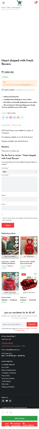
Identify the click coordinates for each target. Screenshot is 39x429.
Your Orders (5, 367)
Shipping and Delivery (8, 387)
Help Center (5, 384)
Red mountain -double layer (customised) (27, 262)
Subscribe (32, 324)
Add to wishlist (9, 90)
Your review (5, 175)
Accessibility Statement (8, 364)
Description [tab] (6, 125)
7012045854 (7, 343)
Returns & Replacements (9, 370)
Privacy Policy (6, 376)
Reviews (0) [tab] (16, 125)
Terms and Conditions (8, 378)
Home (3, 7)
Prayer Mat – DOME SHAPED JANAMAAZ (8, 262)
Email (4, 204)
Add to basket (19, 418)
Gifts (8, 7)
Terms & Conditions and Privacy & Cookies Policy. (25, 329)
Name (4, 195)
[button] (35, 3)
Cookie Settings (6, 381)
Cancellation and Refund (9, 373)
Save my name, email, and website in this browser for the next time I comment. (19, 219)
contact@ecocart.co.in (12, 350)
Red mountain (16, 7)
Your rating (5, 168)
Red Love (23, 297)
